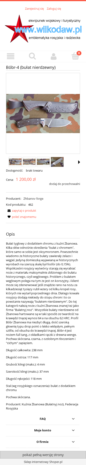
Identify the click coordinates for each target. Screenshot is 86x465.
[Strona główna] (43, 28)
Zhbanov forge (33, 198)
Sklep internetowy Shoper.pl (43, 462)
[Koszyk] (75, 56)
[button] (11, 56)
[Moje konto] (54, 56)
